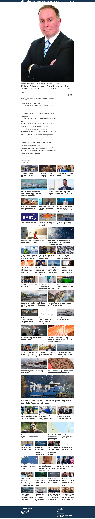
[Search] (70, 1)
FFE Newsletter (53, 1)
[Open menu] (73, 1)
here (33, 156)
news (29, 160)
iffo (23, 160)
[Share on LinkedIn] (71, 95)
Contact (44, 1)
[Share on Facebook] (68, 95)
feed (26, 160)
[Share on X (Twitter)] (70, 95)
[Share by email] (73, 95)
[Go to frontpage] (28, 1)
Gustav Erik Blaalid (61, 516)
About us (39, 1)
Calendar (60, 1)
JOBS (48, 1)
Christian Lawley (60, 513)
